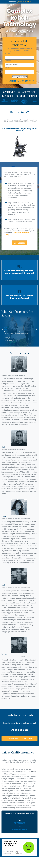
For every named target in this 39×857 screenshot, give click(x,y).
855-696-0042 (25, 2)
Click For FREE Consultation (19, 738)
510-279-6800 (28, 81)
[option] (19, 146)
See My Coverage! (19, 77)
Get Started (20, 242)
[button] (3, 334)
